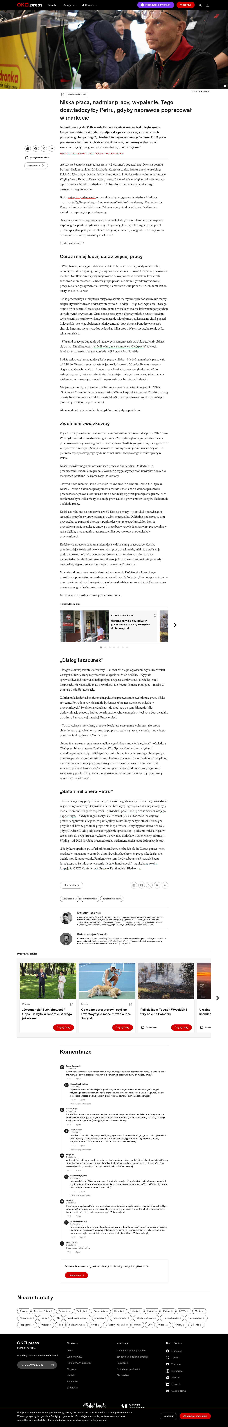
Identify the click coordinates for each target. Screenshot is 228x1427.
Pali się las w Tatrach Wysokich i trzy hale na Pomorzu (163, 1012)
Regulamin (122, 1363)
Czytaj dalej (63, 1027)
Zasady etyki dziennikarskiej (132, 1356)
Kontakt (71, 1375)
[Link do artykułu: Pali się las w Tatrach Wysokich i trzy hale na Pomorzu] (166, 981)
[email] (157, 885)
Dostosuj (168, 1416)
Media (84, 1004)
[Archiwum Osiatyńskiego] (133, 1406)
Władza (26, 1004)
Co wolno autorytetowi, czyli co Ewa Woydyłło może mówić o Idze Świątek (106, 1014)
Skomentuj (34, 165)
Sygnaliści (72, 1381)
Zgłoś (78, 1079)
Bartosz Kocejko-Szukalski (92, 934)
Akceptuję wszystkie (195, 1416)
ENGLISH (72, 1387)
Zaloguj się (75, 1275)
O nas (70, 1350)
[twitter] (149, 885)
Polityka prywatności (128, 1369)
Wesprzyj (185, 4)
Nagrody (71, 1369)
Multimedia (88, 5)
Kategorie (68, 5)
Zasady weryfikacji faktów (130, 1350)
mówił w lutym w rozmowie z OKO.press (119, 346)
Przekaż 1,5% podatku (79, 1363)
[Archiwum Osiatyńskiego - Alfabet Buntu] (94, 1406)
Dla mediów (123, 1375)
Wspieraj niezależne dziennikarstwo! (37, 1355)
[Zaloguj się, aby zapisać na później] (71, 1004)
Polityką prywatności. (63, 1416)
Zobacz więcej (143, 1096)
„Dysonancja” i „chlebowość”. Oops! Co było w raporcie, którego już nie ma (47, 1014)
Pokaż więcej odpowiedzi (80, 1104)
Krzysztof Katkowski (89, 913)
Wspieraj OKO (75, 1356)
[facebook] (141, 885)
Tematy (52, 5)
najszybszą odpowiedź (82, 197)
